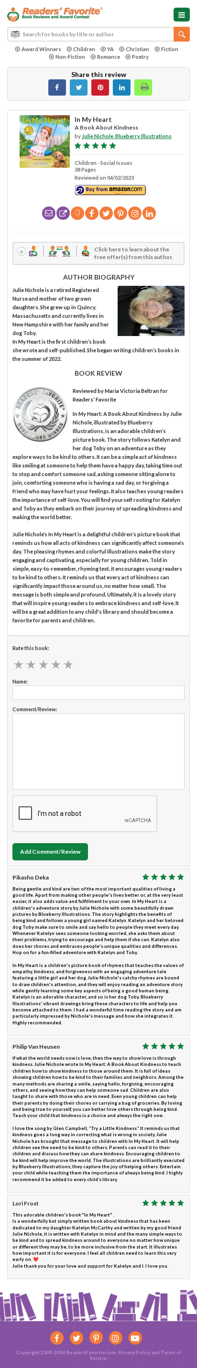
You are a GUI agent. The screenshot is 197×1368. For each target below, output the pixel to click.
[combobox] (98, 34)
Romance (108, 57)
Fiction (169, 49)
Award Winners (41, 49)
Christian (137, 49)
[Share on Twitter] (79, 87)
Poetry (140, 57)
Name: (20, 681)
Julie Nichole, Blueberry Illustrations (127, 136)
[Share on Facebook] (57, 87)
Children (84, 49)
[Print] (143, 87)
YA (110, 49)
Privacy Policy (134, 1352)
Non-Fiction (70, 57)
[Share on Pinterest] (100, 87)
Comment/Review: (34, 709)
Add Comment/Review (50, 851)
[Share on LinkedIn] (122, 87)
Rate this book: (30, 648)
